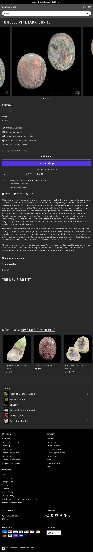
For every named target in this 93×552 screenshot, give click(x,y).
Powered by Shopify (27, 547)
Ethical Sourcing (53, 446)
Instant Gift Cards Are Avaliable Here (46, 2)
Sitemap (5, 489)
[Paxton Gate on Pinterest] (65, 515)
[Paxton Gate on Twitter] (61, 515)
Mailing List (7, 478)
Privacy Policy (8, 496)
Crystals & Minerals (38, 330)
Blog (48, 467)
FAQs (4, 475)
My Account (7, 439)
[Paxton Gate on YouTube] (56, 515)
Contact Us (51, 442)
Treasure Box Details (11, 463)
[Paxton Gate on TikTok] (69, 515)
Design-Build (7, 482)
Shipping (5, 151)
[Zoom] (78, 92)
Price (4, 116)
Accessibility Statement (12, 503)
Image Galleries (53, 463)
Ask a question (9, 264)
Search (5, 485)
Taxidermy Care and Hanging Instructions (20, 499)
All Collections (8, 456)
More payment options (46, 169)
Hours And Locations (11, 442)
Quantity (6, 105)
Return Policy (8, 449)
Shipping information (13, 258)
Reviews (6, 270)
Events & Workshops (11, 460)
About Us (50, 439)
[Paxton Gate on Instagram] (47, 515)
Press (48, 460)
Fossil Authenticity (54, 449)
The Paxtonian (52, 456)
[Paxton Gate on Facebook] (52, 515)
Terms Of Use (8, 492)
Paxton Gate (9, 7)
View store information (18, 187)
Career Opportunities (55, 453)
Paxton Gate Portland (11, 453)
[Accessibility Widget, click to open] (3, 548)
